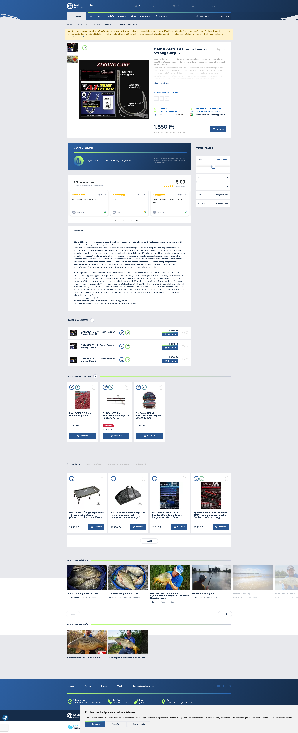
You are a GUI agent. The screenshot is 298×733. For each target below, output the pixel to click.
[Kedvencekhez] (223, 49)
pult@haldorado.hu (77, 37)
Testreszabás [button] (139, 724)
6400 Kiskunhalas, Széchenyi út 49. (181, 703)
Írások (104, 686)
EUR (215, 16)
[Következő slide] (225, 614)
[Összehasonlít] (218, 49)
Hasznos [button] (144, 16)
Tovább (149, 541)
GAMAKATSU (221, 159)
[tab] (73, 466)
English (226, 16)
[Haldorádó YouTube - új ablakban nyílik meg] (218, 686)
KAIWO (99, 16)
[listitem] (87, 582)
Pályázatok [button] (159, 16)
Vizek (133, 16)
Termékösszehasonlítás (143, 686)
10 (156, 98)
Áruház (71, 686)
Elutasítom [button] (116, 724)
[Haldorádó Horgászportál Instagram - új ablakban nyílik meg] (230, 686)
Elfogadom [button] (95, 724)
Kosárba (220, 129)
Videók (111, 16)
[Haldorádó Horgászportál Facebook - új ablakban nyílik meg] (224, 686)
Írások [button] (121, 16)
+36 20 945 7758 (120, 703)
